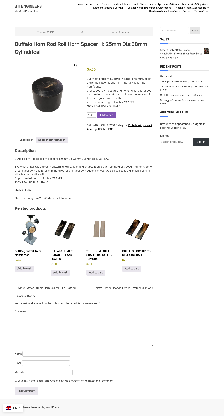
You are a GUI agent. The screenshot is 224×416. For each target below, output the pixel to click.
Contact (187, 11)
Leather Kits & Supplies (194, 4)
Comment (22, 311)
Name (18, 353)
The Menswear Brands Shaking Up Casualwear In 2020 (184, 88)
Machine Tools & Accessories (191, 7)
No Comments (122, 32)
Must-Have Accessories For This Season (181, 95)
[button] (76, 65)
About (89, 4)
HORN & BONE (106, 129)
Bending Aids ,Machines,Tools (164, 11)
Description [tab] (26, 139)
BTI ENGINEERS (28, 6)
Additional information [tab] (52, 139)
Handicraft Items (121, 4)
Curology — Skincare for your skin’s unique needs (182, 102)
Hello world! (166, 76)
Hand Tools (101, 4)
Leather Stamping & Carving (108, 7)
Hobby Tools (139, 4)
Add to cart (106, 115)
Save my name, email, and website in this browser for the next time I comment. (66, 380)
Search (164, 135)
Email (18, 363)
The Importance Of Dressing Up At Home (181, 81)
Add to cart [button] (24, 268)
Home (80, 4)
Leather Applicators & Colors (164, 4)
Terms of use (201, 11)
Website (19, 372)
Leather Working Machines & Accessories (149, 7)
